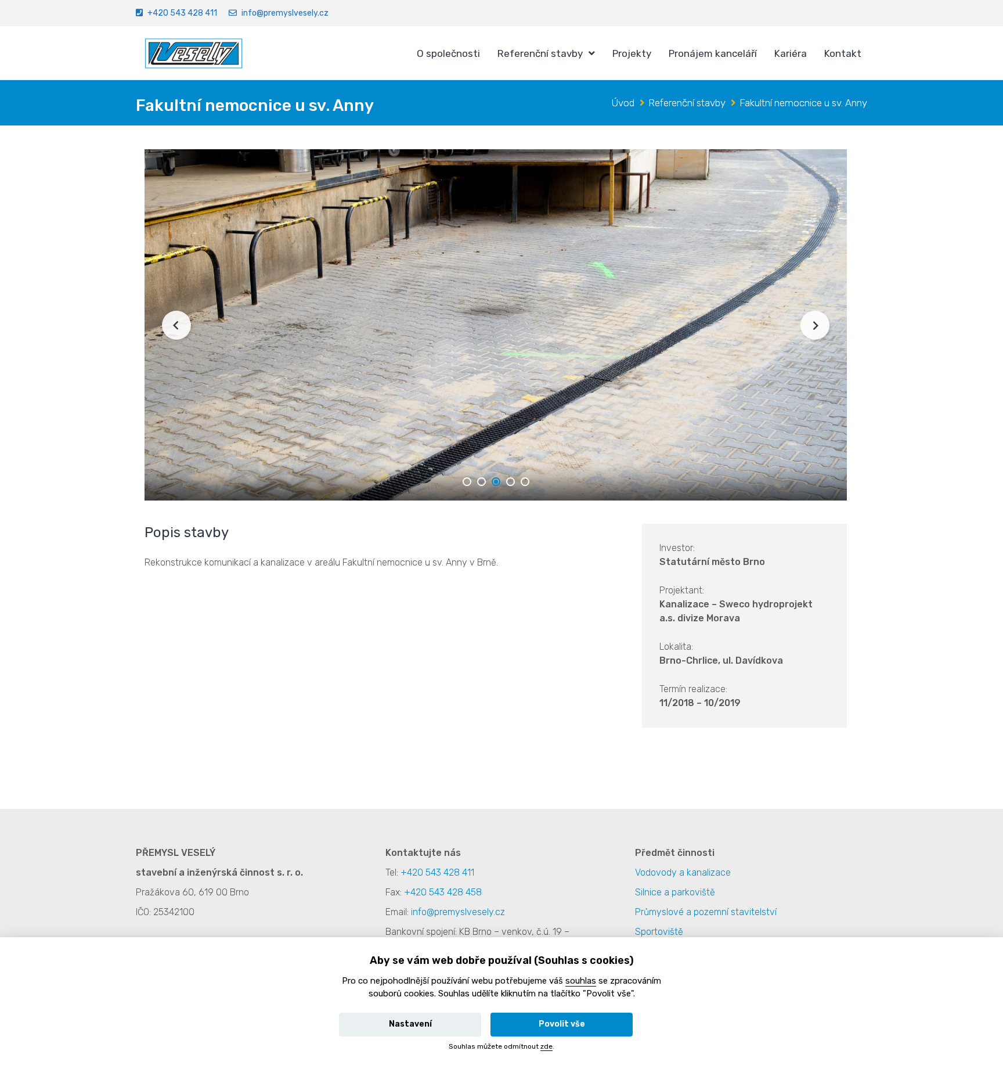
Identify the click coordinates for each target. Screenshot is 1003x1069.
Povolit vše (562, 1024)
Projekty (631, 53)
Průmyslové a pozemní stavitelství (706, 911)
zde (546, 1046)
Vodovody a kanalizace (683, 872)
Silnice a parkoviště (675, 892)
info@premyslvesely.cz (285, 13)
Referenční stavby (540, 53)
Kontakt (842, 53)
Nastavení (410, 1024)
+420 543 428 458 (443, 892)
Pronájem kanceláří (713, 53)
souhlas (580, 981)
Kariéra (790, 53)
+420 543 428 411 (182, 13)
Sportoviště (659, 931)
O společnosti (448, 53)
